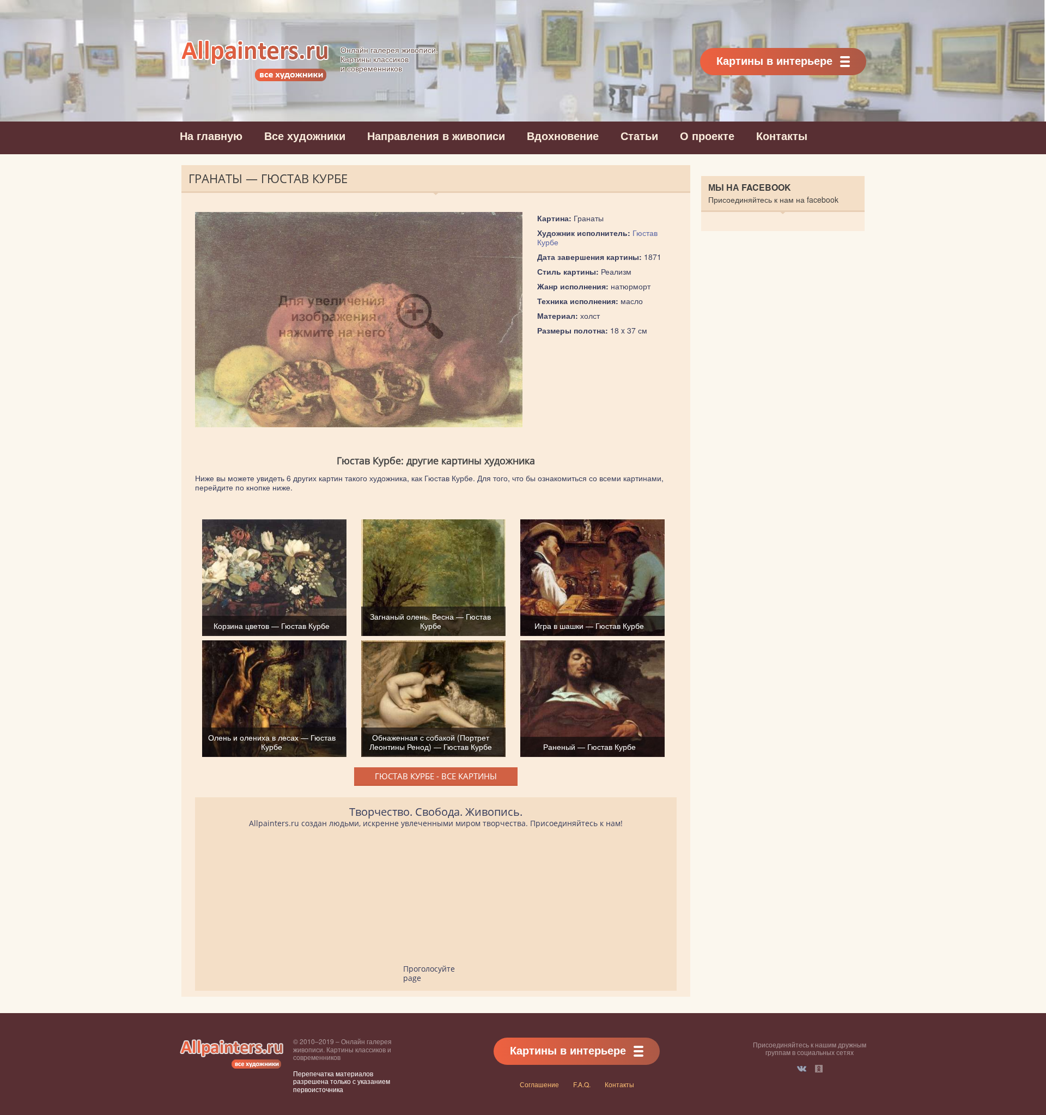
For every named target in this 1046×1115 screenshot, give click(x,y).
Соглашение (539, 1084)
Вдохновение (563, 135)
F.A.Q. (582, 1084)
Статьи (639, 135)
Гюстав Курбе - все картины (436, 776)
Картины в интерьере (774, 60)
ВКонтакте (801, 1068)
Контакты (781, 135)
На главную (211, 135)
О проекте (707, 135)
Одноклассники (819, 1068)
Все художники (304, 135)
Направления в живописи (436, 135)
